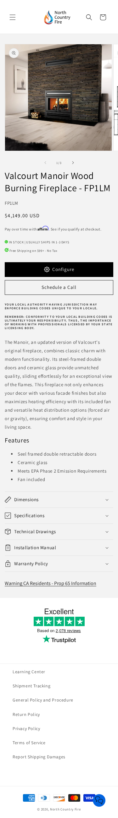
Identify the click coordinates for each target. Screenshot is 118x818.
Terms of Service (29, 742)
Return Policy (26, 714)
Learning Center (29, 671)
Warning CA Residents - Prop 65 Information (50, 583)
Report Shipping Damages (39, 757)
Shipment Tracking (31, 686)
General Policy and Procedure (43, 700)
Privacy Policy (26, 728)
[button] (13, 17)
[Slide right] (73, 163)
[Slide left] (45, 163)
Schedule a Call (59, 287)
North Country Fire (65, 809)
